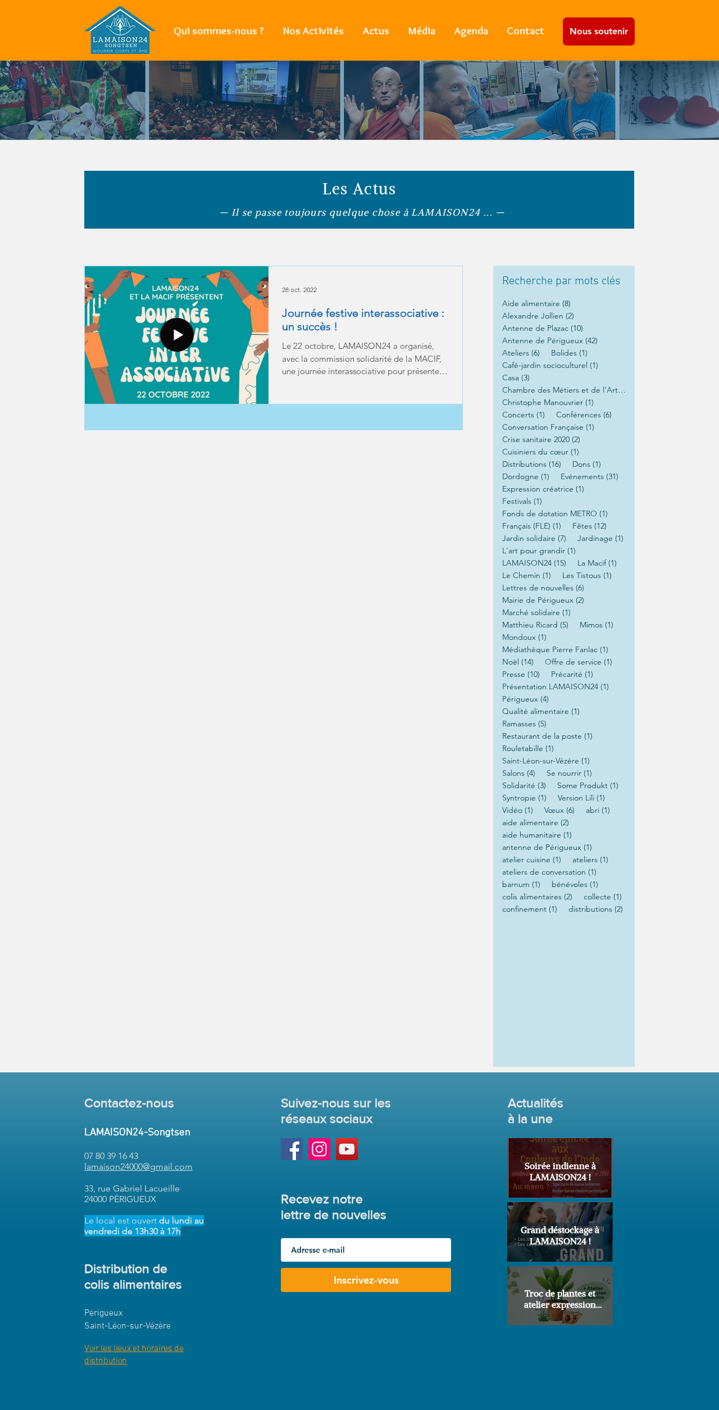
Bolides (569, 353)
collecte (603, 897)
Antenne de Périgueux (550, 340)
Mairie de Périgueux (543, 600)
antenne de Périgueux (547, 847)
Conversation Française (548, 427)
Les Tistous (587, 575)
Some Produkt (587, 785)
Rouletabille (528, 748)
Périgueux (525, 699)
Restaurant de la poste (547, 736)
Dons (586, 464)
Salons (518, 773)
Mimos (596, 625)
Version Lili (581, 798)
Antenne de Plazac (542, 328)
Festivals (522, 501)
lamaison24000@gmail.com (138, 1166)
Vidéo (517, 810)
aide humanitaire (537, 835)
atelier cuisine (531, 860)
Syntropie (524, 798)
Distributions (531, 464)
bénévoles (575, 884)
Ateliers (521, 353)
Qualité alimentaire (541, 711)
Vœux (559, 810)
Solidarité (524, 785)
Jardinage (600, 538)
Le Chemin (526, 575)
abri (598, 810)
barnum (521, 884)
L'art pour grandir (539, 551)
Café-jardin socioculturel (550, 365)
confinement (529, 909)
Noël (518, 662)
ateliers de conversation (549, 872)
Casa (516, 378)
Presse (521, 674)
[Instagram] (319, 1149)
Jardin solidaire (534, 538)
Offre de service (578, 662)
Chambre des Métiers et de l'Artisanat (564, 390)
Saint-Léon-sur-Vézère (546, 761)
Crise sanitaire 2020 (541, 439)
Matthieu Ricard (535, 625)
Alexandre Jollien (538, 316)
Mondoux (524, 637)
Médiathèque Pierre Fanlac (555, 649)
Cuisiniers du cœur (540, 452)
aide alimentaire (535, 822)
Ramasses (524, 724)
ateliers (590, 860)
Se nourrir (569, 773)
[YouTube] (347, 1149)
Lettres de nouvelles (543, 588)
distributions (595, 909)
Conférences (584, 415)
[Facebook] (292, 1149)
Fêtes (589, 526)
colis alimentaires (537, 897)
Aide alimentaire (536, 303)
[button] (313, 30)
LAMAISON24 (534, 563)
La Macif (597, 563)
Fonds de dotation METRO (555, 513)
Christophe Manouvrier (548, 402)
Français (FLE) (531, 526)
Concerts (523, 415)
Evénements (589, 476)
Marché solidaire (536, 612)
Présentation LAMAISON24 (555, 687)
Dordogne (525, 476)
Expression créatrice (543, 489)
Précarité (572, 674)
